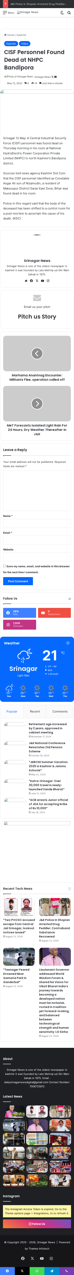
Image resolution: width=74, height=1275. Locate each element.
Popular (12, 711)
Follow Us (38, 1223)
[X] (37, 280)
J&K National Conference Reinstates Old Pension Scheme (47, 747)
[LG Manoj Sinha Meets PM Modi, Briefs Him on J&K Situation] (60, 1180)
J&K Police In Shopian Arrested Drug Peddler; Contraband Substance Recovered (54, 928)
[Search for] (69, 13)
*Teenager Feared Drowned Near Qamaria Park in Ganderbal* (16, 976)
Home (11, 35)
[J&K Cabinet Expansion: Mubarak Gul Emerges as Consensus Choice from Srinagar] (14, 1153)
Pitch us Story (37, 317)
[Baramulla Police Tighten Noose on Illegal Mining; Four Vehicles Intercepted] (14, 1139)
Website (8, 549)
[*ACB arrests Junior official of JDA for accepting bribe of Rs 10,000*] (15, 805)
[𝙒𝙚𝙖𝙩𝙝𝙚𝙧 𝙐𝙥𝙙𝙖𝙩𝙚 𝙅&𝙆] (37, 1139)
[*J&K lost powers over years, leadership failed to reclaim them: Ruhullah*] (60, 1139)
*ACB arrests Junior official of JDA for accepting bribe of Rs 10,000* (48, 804)
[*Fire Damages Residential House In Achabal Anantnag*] (37, 1180)
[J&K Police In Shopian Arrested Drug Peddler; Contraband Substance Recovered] (55, 907)
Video (24, 43)
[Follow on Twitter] (52, 76)
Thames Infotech (39, 1248)
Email (7, 532)
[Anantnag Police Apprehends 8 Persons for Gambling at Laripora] (37, 1153)
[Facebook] (31, 280)
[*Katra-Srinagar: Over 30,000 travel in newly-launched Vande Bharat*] (15, 786)
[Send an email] (55, 76)
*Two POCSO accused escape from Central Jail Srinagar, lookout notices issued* (19, 926)
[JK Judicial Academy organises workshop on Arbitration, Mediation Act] (14, 1180)
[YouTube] (42, 280)
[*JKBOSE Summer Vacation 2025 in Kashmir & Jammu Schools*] (15, 767)
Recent (35, 711)
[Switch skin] (62, 13)
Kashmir (21, 35)
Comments (60, 711)
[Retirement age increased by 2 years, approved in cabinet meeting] (15, 729)
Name (8, 516)
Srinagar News (43, 76)
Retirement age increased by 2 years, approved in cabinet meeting (48, 728)
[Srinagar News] (27, 12)
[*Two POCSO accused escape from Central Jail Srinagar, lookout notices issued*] (19, 907)
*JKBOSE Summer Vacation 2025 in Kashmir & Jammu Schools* (48, 766)
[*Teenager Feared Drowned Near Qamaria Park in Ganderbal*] (19, 957)
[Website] (26, 280)
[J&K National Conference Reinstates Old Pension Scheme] (15, 748)
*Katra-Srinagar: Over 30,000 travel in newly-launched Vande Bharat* (47, 785)
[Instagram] (48, 280)
